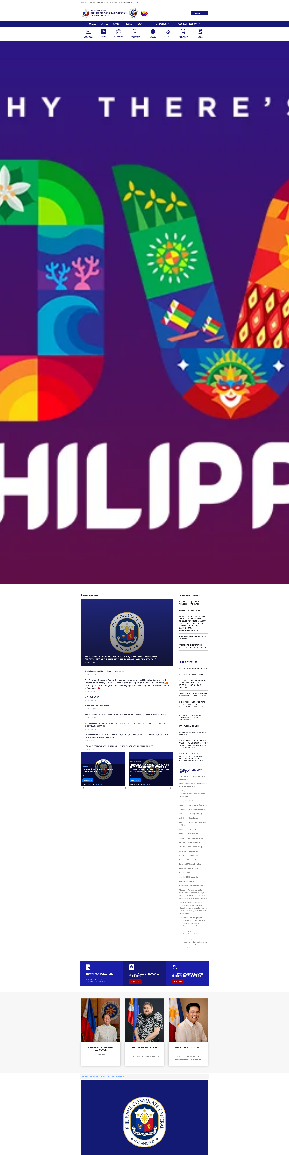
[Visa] (168, 31)
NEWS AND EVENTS (138, 761)
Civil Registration (118, 36)
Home (83, 24)
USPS (96, 981)
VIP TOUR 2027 (92, 697)
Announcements (89, 766)
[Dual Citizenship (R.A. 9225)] (135, 31)
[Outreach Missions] (200, 31)
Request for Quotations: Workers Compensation (98, 770)
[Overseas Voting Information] (183, 31)
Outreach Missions (200, 37)
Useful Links (140, 24)
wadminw (99, 784)
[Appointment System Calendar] (88, 31)
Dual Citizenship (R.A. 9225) (135, 37)
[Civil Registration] (118, 31)
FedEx (101, 981)
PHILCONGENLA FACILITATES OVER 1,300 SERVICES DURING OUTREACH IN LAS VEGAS (125, 714)
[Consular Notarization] (153, 31)
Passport (103, 36)
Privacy (150, 24)
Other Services (129, 24)
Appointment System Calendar (88, 37)
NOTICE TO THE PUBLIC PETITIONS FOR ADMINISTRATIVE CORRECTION (189, 24)
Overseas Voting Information (183, 37)
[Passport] (103, 31)
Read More (88, 780)
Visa (168, 36)
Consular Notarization (153, 37)
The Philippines (92, 24)
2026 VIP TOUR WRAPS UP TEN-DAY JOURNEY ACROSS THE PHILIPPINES (119, 746)
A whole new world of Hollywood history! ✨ (104, 671)
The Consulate (104, 24)
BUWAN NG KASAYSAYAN (97, 706)
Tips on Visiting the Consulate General (162, 24)
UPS (105, 981)
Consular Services (116, 24)
